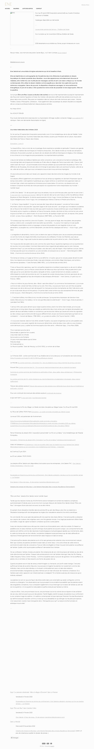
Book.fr (52, 746)
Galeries (16, 8)
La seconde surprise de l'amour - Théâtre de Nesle (52, 29)
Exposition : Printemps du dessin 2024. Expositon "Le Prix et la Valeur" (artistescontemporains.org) (43, 440)
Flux (48, 743)
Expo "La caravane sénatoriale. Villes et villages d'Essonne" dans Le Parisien (34, 692)
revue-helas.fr (62, 53)
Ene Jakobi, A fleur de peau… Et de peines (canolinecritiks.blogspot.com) (34, 482)
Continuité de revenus (53, 393)
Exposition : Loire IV (16, 143)
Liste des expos (27, 8)
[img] (11, 737)
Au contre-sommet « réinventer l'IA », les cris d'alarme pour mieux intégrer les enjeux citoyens (49, 363)
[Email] (51, 744)
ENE (8, 4)
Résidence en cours (17, 62)
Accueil (7, 8)
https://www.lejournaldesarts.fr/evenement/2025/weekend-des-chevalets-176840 (42, 426)
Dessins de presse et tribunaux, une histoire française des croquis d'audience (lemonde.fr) (42, 487)
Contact (39, 8)
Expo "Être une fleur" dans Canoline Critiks (23, 708)
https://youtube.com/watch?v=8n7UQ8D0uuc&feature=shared (31, 358)
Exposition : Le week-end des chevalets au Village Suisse (51, 412)
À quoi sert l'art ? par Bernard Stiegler (22, 195)
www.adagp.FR (77, 118)
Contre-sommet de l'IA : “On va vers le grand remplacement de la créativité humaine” (47, 367)
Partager (15, 738)
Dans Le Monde (15, 722)
